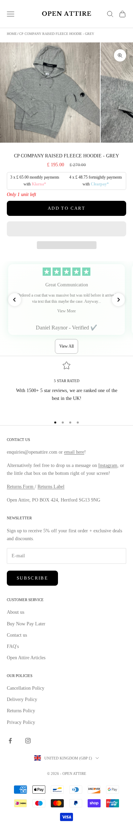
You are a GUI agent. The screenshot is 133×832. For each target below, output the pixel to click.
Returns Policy (21, 710)
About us (15, 612)
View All (66, 346)
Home (12, 34)
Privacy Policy (21, 722)
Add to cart (66, 208)
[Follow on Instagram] (28, 740)
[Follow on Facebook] (10, 740)
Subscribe (32, 578)
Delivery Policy (22, 699)
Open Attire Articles (26, 657)
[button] (66, 228)
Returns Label (51, 486)
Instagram (107, 465)
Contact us (17, 635)
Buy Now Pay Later (26, 623)
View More (66, 311)
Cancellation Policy (25, 688)
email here (74, 452)
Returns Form (21, 486)
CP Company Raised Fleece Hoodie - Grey (56, 34)
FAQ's (13, 646)
